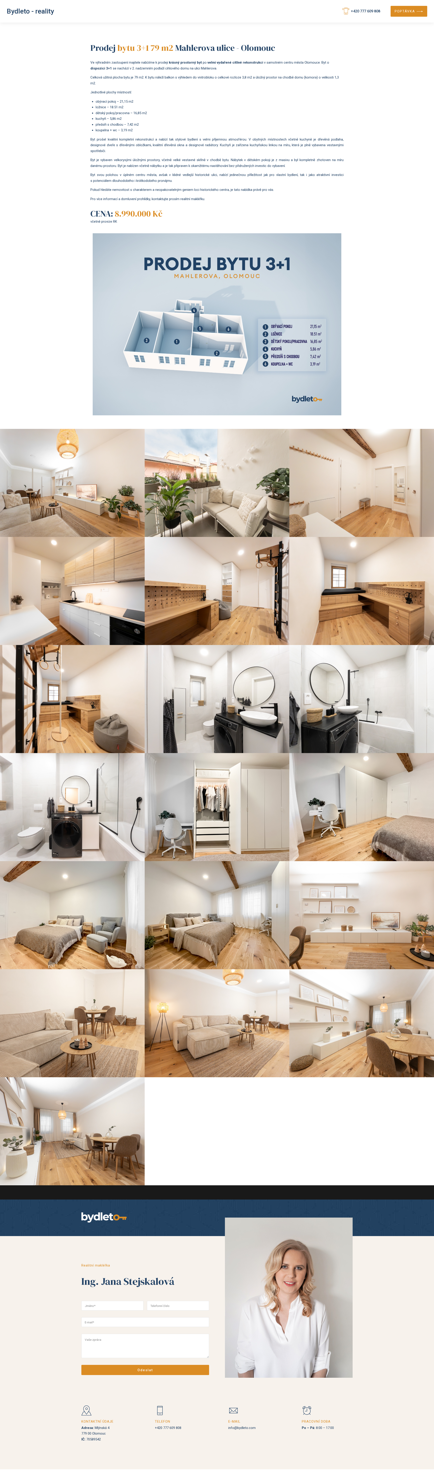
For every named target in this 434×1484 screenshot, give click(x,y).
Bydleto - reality (30, 11)
